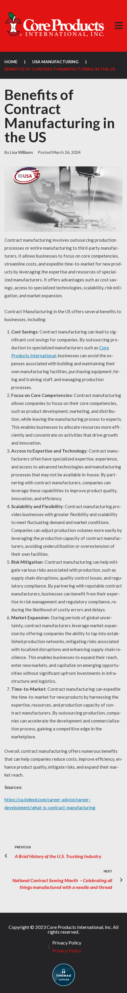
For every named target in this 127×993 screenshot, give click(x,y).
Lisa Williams (21, 152)
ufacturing (85, 807)
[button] (118, 26)
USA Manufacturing (55, 61)
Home (10, 61)
